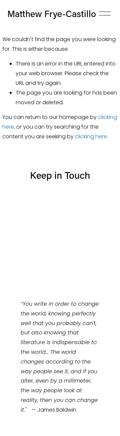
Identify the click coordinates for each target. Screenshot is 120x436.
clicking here (91, 136)
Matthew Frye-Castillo (51, 13)
